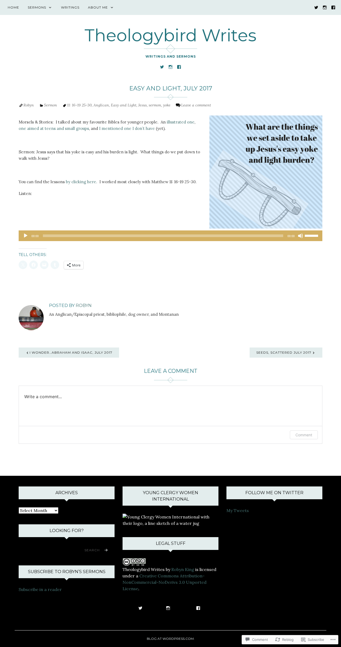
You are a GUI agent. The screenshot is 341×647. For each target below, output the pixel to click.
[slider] (312, 235)
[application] (170, 235)
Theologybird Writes (170, 35)
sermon (155, 105)
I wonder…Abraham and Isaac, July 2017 (71, 352)
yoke (166, 105)
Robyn (28, 105)
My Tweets (237, 510)
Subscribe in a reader (40, 589)
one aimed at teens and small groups (54, 128)
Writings (70, 7)
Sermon (50, 105)
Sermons (37, 7)
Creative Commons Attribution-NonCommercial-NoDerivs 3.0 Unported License (164, 582)
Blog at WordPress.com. (170, 639)
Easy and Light (123, 105)
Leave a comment (196, 105)
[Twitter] (316, 7)
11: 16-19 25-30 (79, 105)
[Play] (25, 235)
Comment (303, 435)
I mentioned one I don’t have (127, 128)
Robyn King (182, 569)
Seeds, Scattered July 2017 (283, 352)
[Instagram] (324, 7)
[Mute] (300, 235)
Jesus (142, 105)
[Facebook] (333, 7)
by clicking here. (81, 181)
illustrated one (180, 122)
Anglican (101, 105)
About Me (98, 7)
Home (13, 7)
